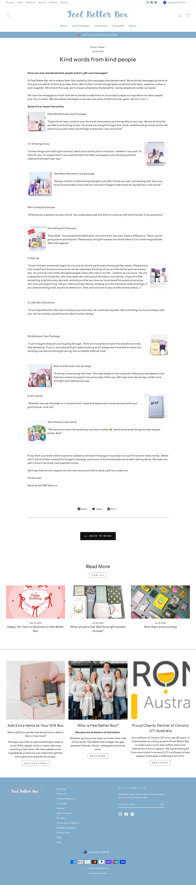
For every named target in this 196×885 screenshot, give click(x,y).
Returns (42, 2)
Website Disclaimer (66, 828)
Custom (61, 808)
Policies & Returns (66, 798)
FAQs (20, 2)
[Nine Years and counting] (160, 602)
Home (63, 25)
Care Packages (81, 25)
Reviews (61, 818)
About (132, 25)
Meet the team (64, 813)
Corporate (118, 25)
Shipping (61, 789)
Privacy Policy (64, 832)
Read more (98, 756)
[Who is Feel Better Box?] (97, 690)
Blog (59, 837)
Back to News (100, 536)
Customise (100, 25)
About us (61, 793)
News (101, 47)
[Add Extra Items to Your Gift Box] (35, 690)
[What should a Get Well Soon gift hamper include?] (97, 602)
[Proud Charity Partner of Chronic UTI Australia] (160, 690)
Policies (64, 2)
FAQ (59, 842)
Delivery (53, 2)
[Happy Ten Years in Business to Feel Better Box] (35, 602)
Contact (10, 2)
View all (98, 575)
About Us (30, 2)
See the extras (35, 763)
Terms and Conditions (68, 823)
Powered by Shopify (98, 873)
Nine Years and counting (160, 627)
